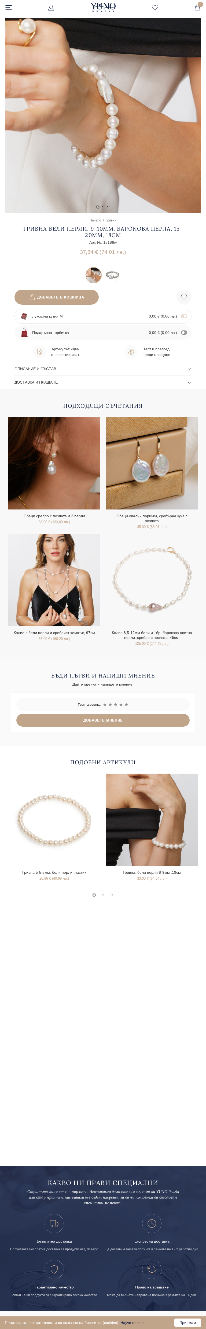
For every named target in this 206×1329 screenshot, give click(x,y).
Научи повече (132, 1322)
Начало (95, 220)
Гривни (111, 220)
